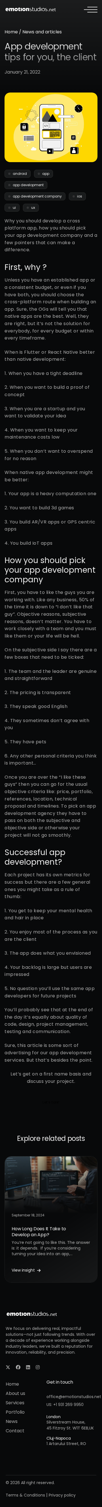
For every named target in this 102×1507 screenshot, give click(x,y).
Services (15, 1402)
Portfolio (15, 1412)
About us (15, 1393)
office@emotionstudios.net (73, 1396)
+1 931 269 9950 (68, 1404)
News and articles (42, 32)
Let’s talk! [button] (51, 1102)
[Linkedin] (28, 1367)
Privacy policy (62, 1495)
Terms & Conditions (25, 1495)
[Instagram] (38, 1367)
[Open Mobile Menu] (90, 9)
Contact (15, 1430)
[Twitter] (8, 1367)
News (12, 1421)
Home (11, 32)
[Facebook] (18, 1367)
